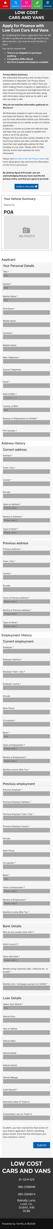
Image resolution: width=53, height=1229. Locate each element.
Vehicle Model (9, 1053)
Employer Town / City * (14, 671)
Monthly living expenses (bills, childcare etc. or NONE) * (25, 970)
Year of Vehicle (10, 1028)
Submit (41, 1145)
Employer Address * (12, 659)
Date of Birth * (10, 394)
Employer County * (12, 684)
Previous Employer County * (16, 826)
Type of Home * (10, 529)
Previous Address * (12, 549)
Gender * (7, 284)
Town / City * (9, 467)
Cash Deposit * (10, 1089)
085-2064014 (26, 1194)
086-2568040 (26, 1187)
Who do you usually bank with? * (18, 932)
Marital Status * (10, 296)
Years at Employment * (14, 745)
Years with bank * (11, 956)
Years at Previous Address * (16, 598)
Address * (8, 455)
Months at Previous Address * (17, 610)
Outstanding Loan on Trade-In (17, 1114)
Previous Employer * (12, 789)
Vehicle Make (9, 1041)
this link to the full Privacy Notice (29, 158)
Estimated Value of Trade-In (16, 1102)
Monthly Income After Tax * (16, 769)
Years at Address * (12, 504)
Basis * (6, 732)
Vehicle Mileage (10, 1077)
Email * (6, 381)
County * (7, 480)
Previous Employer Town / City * (18, 814)
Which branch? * (11, 944)
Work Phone (8, 708)
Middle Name (9, 321)
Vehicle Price (9, 1016)
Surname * (8, 333)
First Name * (9, 308)
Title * (6, 271)
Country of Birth (10, 406)
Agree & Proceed (25, 186)
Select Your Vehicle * (13, 1004)
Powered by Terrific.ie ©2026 (18, 1223)
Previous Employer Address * (17, 802)
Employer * (8, 647)
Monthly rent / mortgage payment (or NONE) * (25, 984)
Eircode (6, 492)
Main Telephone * (11, 357)
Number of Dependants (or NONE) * (20, 418)
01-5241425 (26, 1179)
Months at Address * (13, 516)
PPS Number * (10, 430)
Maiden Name (9, 345)
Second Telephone (12, 369)
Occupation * (9, 720)
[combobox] (26, 275)
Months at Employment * (15, 757)
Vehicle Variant (10, 1065)
